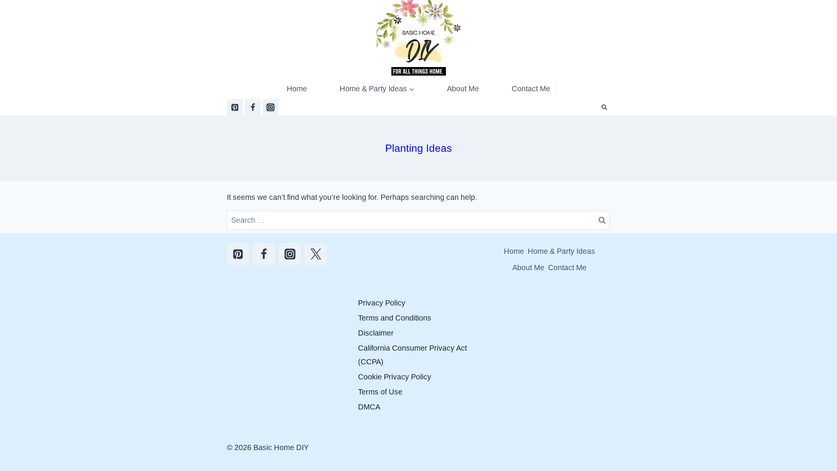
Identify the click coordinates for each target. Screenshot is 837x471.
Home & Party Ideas (561, 251)
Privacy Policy (381, 303)
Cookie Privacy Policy (394, 377)
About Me (463, 88)
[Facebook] (253, 107)
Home (297, 88)
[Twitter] (316, 254)
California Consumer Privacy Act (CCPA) (412, 355)
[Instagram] (271, 107)
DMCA (369, 407)
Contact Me (531, 88)
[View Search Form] (604, 107)
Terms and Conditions (394, 318)
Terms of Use (380, 392)
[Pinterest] (235, 107)
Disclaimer (376, 333)
